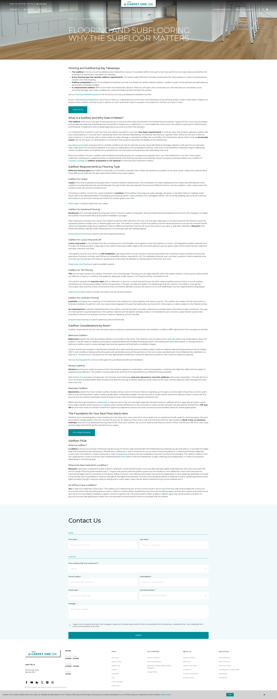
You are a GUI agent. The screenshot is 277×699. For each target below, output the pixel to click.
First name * (73, 539)
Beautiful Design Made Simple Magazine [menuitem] (159, 667)
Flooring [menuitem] (115, 658)
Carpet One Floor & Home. (41, 687)
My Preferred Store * (147, 590)
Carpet (132, 196)
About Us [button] (42, 9)
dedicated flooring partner (86, 100)
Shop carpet (73, 203)
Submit (138, 635)
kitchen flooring (80, 377)
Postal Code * (73, 590)
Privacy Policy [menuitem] (188, 678)
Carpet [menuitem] (114, 670)
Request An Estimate (244, 9)
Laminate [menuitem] (115, 674)
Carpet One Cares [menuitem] (190, 666)
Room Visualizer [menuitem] (153, 658)
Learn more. (166, 695)
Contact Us (78, 110)
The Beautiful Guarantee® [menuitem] (229, 670)
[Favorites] (263, 9)
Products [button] (14, 9)
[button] (259, 9)
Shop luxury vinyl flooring (79, 264)
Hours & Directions (222, 9)
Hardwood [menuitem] (116, 666)
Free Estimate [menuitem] (117, 682)
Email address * (145, 576)
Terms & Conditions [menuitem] (190, 674)
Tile (79, 355)
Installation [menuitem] (223, 678)
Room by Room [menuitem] (189, 658)
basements (123, 454)
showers (171, 339)
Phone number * (74, 576)
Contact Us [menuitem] (187, 670)
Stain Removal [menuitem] (224, 658)
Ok (230, 695)
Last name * (144, 539)
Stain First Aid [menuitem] (224, 662)
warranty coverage (76, 161)
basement (102, 402)
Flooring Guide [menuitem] (224, 666)
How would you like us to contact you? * (83, 563)
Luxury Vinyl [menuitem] (116, 662)
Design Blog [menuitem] (152, 672)
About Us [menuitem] (186, 662)
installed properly (166, 491)
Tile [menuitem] (113, 678)
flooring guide (82, 360)
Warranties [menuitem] (223, 674)
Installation (100, 19)
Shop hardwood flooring (79, 234)
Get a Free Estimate (82, 432)
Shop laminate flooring (78, 320)
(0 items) (267, 9)
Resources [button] (28, 9)
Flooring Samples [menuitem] (154, 662)
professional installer (79, 145)
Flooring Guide (86, 19)
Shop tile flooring (75, 292)
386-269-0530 (41, 4)
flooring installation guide (87, 94)
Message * (72, 603)
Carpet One (72, 19)
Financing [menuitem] (115, 686)
